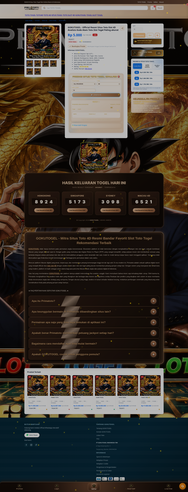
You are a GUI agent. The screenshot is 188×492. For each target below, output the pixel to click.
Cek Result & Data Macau (144, 210)
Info (159, 53)
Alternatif (131, 489)
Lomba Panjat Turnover (147, 66)
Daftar (156, 2)
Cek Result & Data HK (44, 210)
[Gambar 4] (53, 63)
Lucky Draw (137, 66)
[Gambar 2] (37, 63)
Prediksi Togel (157, 66)
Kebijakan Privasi (102, 460)
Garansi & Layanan (103, 474)
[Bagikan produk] (122, 28)
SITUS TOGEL (57, 15)
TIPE (98, 81)
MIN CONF (75, 87)
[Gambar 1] (29, 63)
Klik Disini (88, 69)
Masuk (161, 2)
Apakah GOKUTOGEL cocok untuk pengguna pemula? (66, 354)
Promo (150, 2)
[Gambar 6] (37, 71)
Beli (150, 35)
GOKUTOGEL (80, 15)
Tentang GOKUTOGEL (104, 428)
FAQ (97, 439)
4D (74, 15)
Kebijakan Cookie (102, 464)
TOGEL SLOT (91, 15)
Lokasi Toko (100, 435)
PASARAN (75, 81)
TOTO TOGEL (142, 2)
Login (57, 489)
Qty (134, 26)
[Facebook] (26, 445)
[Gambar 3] (45, 63)
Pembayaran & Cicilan (104, 471)
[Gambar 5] (29, 71)
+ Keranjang (139, 35)
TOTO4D (39, 15)
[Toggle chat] (182, 486)
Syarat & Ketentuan (103, 457)
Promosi (19, 489)
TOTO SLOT (67, 15)
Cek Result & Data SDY (111, 210)
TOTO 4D (47, 15)
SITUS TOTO (62, 20)
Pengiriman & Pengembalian (106, 467)
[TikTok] (36, 445)
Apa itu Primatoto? (43, 301)
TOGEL (100, 15)
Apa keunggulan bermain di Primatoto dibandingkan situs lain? (71, 311)
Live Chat (168, 489)
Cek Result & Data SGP (77, 210)
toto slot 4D (52, 266)
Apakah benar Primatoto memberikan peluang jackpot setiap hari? (73, 332)
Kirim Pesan (33, 435)
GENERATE (96, 95)
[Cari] (44, 8)
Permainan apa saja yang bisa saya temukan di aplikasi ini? (69, 322)
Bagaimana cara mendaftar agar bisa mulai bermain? (64, 343)
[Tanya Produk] (157, 35)
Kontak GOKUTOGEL (103, 432)
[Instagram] (31, 445)
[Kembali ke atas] (183, 481)
